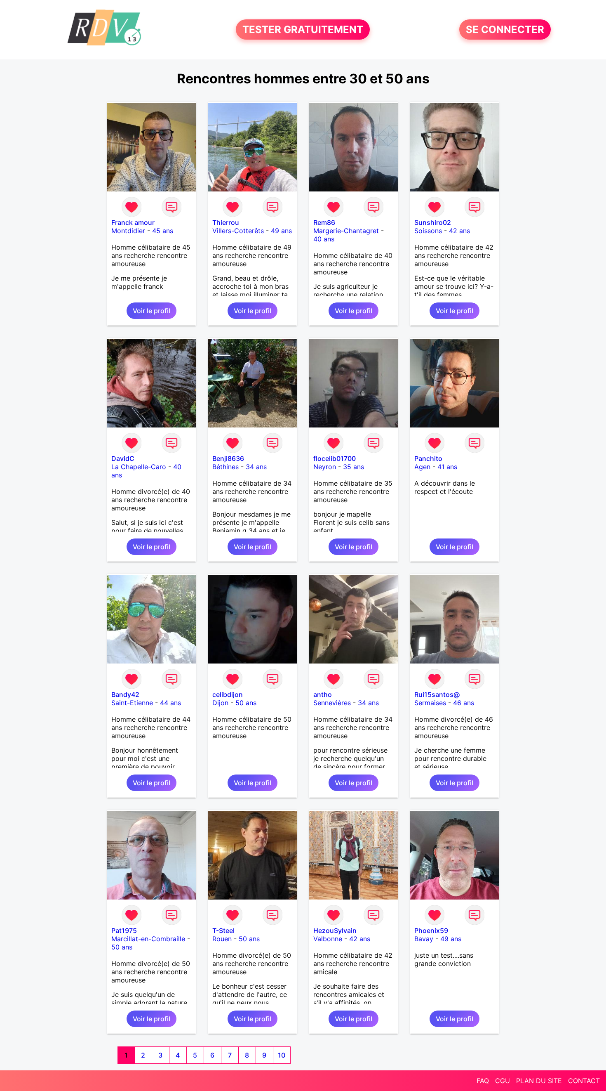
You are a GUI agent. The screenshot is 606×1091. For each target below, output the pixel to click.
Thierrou (225, 222)
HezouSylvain (335, 930)
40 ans (323, 239)
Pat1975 (124, 930)
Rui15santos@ (437, 694)
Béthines (225, 467)
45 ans (162, 231)
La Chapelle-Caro (138, 467)
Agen (422, 467)
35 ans (353, 467)
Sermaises (430, 703)
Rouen (222, 939)
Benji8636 (228, 458)
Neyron (324, 467)
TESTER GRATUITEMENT (302, 29)
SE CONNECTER (505, 29)
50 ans (245, 703)
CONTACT (584, 1081)
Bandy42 (125, 694)
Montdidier (128, 231)
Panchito (428, 458)
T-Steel (223, 930)
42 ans (459, 231)
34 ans (256, 467)
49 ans (281, 231)
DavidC (122, 458)
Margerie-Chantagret (346, 231)
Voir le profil (151, 311)
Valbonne (327, 939)
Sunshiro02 (432, 222)
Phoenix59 (431, 930)
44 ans (170, 703)
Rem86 (324, 222)
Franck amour (133, 222)
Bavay (423, 939)
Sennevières (332, 703)
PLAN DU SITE (539, 1081)
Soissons (428, 231)
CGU (502, 1081)
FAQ (483, 1081)
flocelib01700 (334, 458)
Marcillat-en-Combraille (148, 939)
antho (322, 694)
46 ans (463, 703)
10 (281, 1055)
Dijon (220, 703)
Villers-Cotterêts (238, 231)
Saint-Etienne (132, 703)
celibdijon (227, 694)
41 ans (447, 467)
